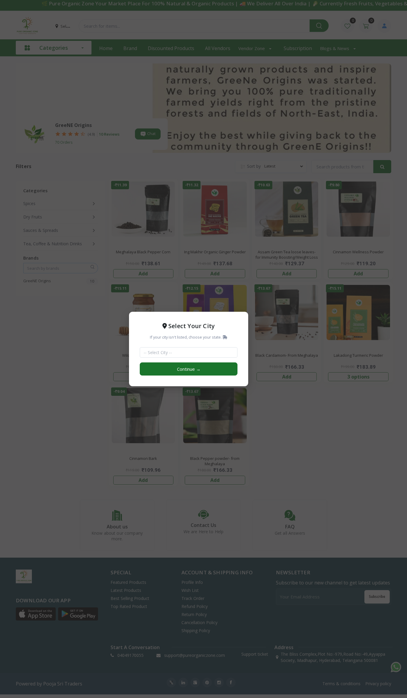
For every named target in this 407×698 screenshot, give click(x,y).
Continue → (189, 369)
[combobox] (185, 352)
